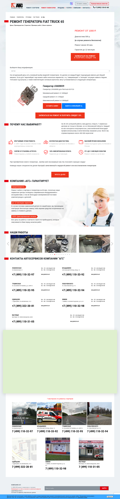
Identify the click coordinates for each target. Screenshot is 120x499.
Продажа (61, 8)
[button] (65, 7)
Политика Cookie (82, 497)
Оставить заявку (82, 3)
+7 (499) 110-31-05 (23, 321)
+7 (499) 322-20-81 (23, 306)
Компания (77, 8)
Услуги (68, 8)
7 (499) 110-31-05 (89, 466)
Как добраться (45, 274)
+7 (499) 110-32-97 (23, 274)
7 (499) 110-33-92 (47, 431)
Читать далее (60, 174)
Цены (11, 25)
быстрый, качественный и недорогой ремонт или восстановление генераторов (67, 165)
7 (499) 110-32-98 (55, 468)
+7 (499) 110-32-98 (73, 306)
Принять (110, 496)
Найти (104, 488)
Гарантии (27, 25)
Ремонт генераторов (48, 8)
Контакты (86, 8)
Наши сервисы (47, 25)
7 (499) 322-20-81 (22, 466)
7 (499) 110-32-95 (72, 431)
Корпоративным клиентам (99, 3)
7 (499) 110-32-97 (22, 431)
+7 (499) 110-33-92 (73, 274)
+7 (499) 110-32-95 (23, 290)
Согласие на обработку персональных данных (23, 492)
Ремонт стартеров (32, 8)
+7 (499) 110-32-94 (73, 290)
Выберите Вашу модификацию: (21, 67)
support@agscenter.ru (16, 490)
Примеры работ (36, 25)
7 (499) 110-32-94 (97, 431)
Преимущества (19, 25)
